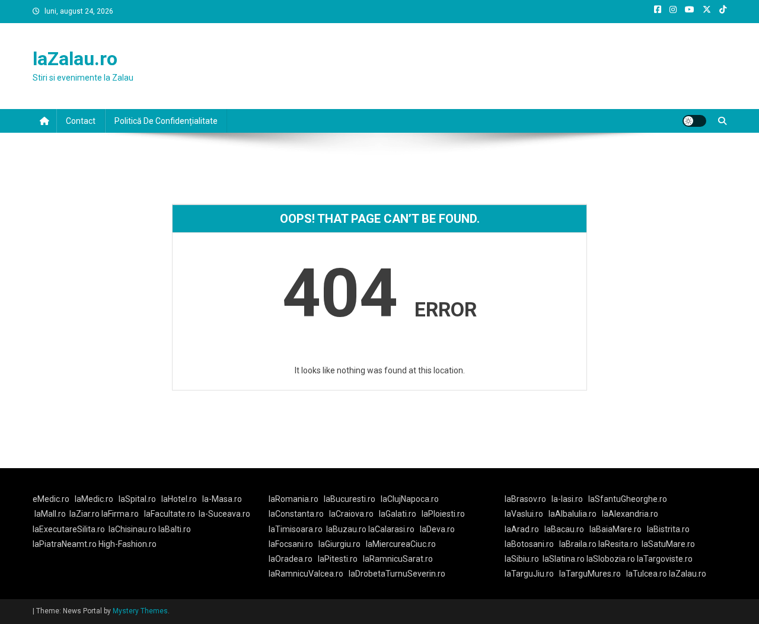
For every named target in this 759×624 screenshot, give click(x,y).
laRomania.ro (293, 499)
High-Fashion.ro (127, 544)
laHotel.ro (179, 499)
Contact (80, 121)
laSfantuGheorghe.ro (627, 499)
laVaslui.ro (526, 514)
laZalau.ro (75, 58)
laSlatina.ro (564, 559)
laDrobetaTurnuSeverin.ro (397, 573)
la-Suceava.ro (224, 514)
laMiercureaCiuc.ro (401, 544)
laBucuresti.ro (349, 499)
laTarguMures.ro (590, 573)
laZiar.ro (85, 514)
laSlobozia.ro (610, 559)
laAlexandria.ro (630, 514)
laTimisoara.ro (296, 529)
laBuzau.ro (347, 529)
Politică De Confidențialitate (166, 121)
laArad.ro (522, 529)
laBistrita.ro (668, 529)
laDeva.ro (437, 529)
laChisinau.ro (133, 529)
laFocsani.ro (291, 544)
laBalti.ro (174, 529)
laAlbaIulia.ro (572, 514)
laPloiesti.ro (443, 514)
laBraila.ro (578, 544)
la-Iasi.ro (567, 499)
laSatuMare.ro (668, 544)
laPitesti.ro (338, 559)
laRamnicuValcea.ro (306, 573)
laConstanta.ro (296, 514)
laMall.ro (50, 514)
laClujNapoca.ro (410, 499)
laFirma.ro (120, 514)
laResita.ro (618, 544)
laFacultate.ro (169, 514)
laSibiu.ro (522, 559)
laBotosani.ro (529, 544)
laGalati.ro (397, 514)
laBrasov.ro (525, 499)
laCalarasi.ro (391, 529)
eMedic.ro (51, 499)
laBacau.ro (564, 529)
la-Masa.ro (222, 499)
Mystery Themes (140, 611)
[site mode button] (694, 121)
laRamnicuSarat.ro (398, 559)
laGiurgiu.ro (342, 544)
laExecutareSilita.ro (69, 529)
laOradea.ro (290, 559)
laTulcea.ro (647, 573)
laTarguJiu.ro (532, 573)
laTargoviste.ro (665, 559)
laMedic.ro (95, 499)
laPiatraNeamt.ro (65, 544)
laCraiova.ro (351, 514)
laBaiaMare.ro (615, 529)
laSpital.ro (137, 499)
